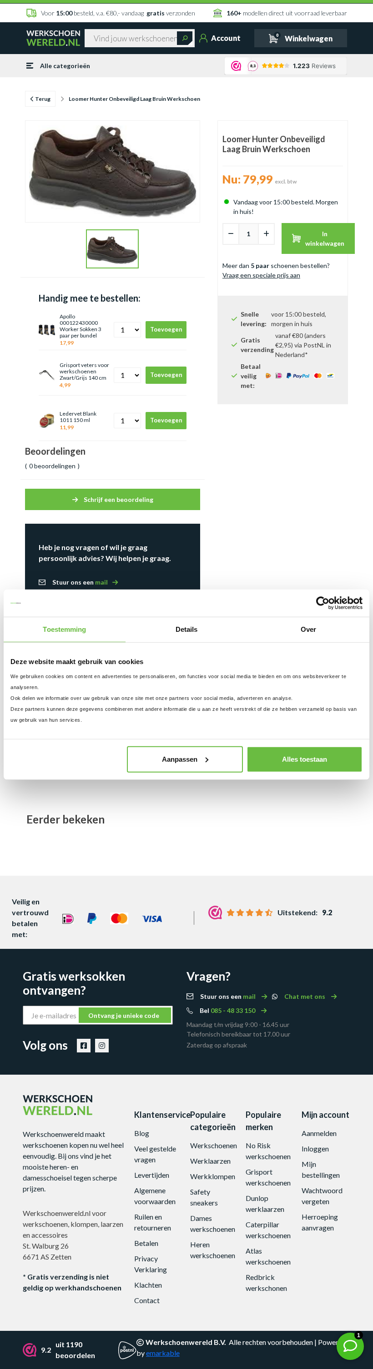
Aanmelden (319, 1133)
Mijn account (325, 1115)
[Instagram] (102, 1045)
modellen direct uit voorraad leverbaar (287, 13)
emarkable (163, 1353)
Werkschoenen (213, 1145)
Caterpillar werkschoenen (268, 1230)
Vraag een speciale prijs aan (261, 275)
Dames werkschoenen (212, 1223)
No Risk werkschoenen (268, 1151)
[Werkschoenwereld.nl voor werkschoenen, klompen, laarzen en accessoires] (53, 37)
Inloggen (315, 1148)
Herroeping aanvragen (320, 1222)
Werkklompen (212, 1176)
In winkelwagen (324, 238)
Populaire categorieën (213, 1121)
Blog (141, 1133)
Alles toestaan (304, 759)
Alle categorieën (65, 65)
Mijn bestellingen (321, 1169)
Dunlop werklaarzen (265, 1203)
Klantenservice (158, 1115)
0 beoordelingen (52, 466)
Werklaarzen (210, 1160)
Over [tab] (308, 629)
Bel (228, 1010)
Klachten (148, 1284)
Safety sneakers (204, 1197)
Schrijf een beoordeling (117, 499)
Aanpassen (179, 759)
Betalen (146, 1243)
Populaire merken (263, 1121)
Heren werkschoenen (212, 1250)
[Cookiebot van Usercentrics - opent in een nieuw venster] (323, 603)
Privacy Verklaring (150, 1264)
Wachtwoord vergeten (322, 1195)
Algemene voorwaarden (155, 1195)
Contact (147, 1300)
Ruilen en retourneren (152, 1222)
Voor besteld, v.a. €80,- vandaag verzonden (118, 13)
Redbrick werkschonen (266, 1282)
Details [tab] (187, 629)
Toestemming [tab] (64, 629)
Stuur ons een (80, 582)
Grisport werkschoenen (268, 1177)
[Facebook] (84, 1045)
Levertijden (151, 1175)
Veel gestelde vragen (155, 1154)
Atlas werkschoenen (268, 1256)
